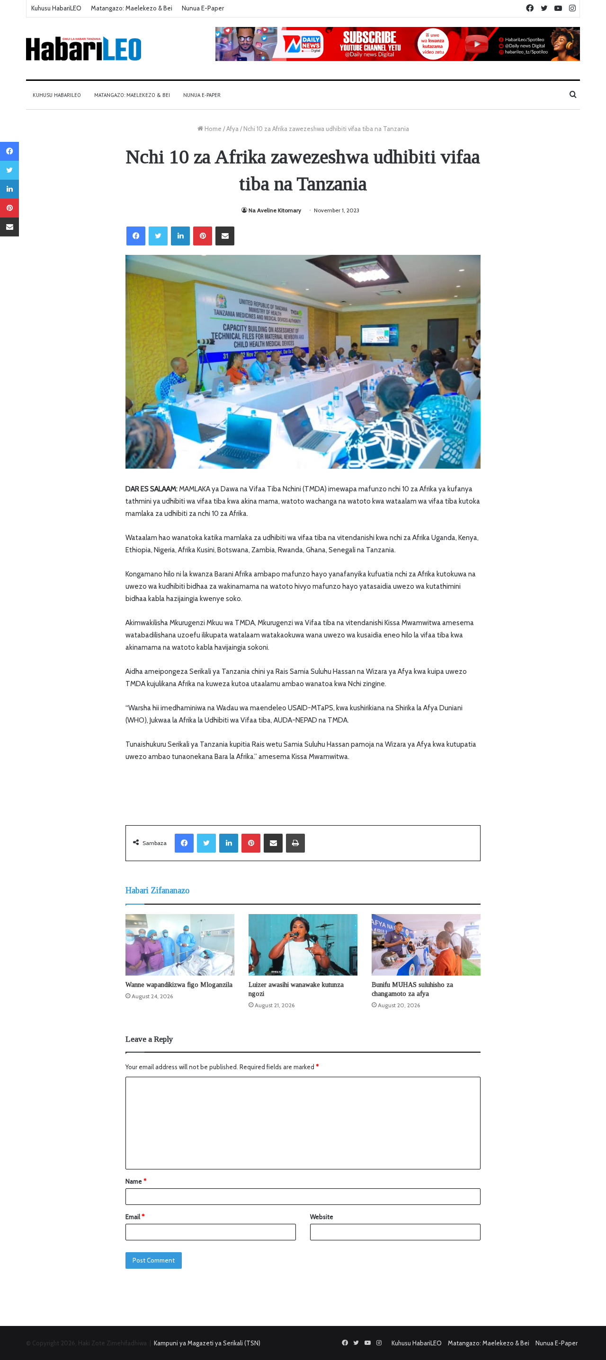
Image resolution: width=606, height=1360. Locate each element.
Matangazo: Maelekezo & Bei (131, 8)
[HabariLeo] (83, 48)
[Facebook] (135, 236)
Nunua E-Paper (203, 8)
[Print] (295, 843)
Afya (232, 128)
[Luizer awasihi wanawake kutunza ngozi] (303, 945)
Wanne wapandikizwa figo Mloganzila (178, 984)
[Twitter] (158, 236)
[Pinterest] (202, 236)
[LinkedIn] (180, 236)
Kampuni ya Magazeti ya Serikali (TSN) (207, 1343)
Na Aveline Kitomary (275, 210)
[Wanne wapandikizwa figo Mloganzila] (179, 945)
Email (134, 1217)
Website (321, 1217)
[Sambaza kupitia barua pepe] (224, 236)
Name (135, 1181)
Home (212, 128)
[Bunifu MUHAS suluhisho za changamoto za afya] (426, 945)
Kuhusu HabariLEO (56, 8)
